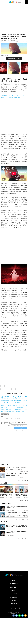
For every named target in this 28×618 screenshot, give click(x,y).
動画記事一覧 (23, 500)
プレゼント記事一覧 (21, 480)
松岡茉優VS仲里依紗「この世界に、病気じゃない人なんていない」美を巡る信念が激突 (6, 495)
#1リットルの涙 (17, 497)
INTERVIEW (14, 583)
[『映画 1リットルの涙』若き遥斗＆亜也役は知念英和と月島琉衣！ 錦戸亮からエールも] (21, 489)
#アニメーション (7, 40)
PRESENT (14, 594)
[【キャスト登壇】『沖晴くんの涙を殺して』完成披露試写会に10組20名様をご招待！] (2, 475)
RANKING (14, 587)
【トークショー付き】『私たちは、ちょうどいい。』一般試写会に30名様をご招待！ (16, 468)
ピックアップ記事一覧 (21, 538)
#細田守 (12, 41)
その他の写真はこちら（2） (14, 58)
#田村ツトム (8, 516)
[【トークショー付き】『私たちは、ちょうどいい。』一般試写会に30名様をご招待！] (2, 469)
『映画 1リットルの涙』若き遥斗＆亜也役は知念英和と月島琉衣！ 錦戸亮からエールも (21, 495)
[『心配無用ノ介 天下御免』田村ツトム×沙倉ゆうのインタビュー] (2, 514)
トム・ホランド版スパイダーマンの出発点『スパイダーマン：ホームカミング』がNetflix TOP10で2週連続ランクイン (17, 526)
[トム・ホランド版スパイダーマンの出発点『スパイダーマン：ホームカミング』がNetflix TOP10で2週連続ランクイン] (2, 527)
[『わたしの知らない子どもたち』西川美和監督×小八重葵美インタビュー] (2, 533)
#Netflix (1, 497)
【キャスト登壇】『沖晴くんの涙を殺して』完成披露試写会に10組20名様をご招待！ (17, 474)
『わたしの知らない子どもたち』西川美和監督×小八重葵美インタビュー (16, 532)
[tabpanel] (14, 68)
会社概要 (14, 600)
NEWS (14, 580)
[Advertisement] (14, 18)
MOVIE (14, 590)
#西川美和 (7, 535)
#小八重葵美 (12, 535)
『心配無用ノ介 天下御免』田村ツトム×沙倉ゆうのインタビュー (16, 513)
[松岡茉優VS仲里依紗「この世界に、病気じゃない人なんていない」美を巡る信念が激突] (6, 489)
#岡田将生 (13, 40)
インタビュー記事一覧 (21, 519)
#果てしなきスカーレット (6, 41)
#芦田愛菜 (17, 41)
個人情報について (14, 597)
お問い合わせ (14, 603)
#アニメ (2, 40)
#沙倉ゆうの (12, 516)
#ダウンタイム (5, 497)
